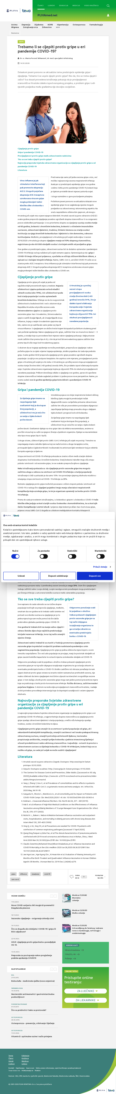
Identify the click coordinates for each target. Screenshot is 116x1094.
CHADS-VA (70, 954)
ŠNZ (77, 1076)
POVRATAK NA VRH (99, 877)
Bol (12, 975)
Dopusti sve (95, 576)
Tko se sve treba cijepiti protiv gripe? (35, 159)
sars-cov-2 (15, 879)
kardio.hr (26, 1076)
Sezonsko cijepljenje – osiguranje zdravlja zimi (32, 918)
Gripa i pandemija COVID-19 (30, 152)
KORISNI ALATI (72, 945)
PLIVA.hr (38, 1071)
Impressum (30, 1068)
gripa (13, 874)
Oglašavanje (20, 1068)
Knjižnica (25, 1058)
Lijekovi (51, 6)
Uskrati (21, 576)
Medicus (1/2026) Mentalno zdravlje (79, 897)
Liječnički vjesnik (37, 1076)
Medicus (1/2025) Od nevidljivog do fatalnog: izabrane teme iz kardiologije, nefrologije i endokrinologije (87, 929)
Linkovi (24, 1064)
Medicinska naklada (67, 1076)
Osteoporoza (16, 1017)
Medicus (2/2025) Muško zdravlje (79, 911)
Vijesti (10, 1061)
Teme (10, 1056)
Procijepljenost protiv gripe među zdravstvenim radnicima (44, 156)
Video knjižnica (91, 6)
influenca (23, 874)
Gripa (21, 42)
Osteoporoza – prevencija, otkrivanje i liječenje (32, 1023)
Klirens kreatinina (72, 950)
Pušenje (68, 958)
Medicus (76, 6)
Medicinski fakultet (51, 1076)
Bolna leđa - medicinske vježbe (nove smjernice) (33, 981)
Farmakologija (17, 988)
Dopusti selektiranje (58, 576)
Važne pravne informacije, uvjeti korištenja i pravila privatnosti (58, 1068)
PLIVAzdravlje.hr (27, 1071)
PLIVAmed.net (47, 15)
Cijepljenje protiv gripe (28, 148)
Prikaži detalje (100, 567)
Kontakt (11, 1068)
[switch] (44, 556)
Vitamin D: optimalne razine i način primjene (31, 1036)
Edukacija (63, 6)
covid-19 (47, 874)
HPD (20, 1076)
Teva (10, 1071)
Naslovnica (15, 33)
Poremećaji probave (19, 1004)
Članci (40, 6)
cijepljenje (35, 874)
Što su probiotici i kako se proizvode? (28, 1010)
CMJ (16, 1076)
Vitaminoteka (84, 1076)
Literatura (22, 170)
